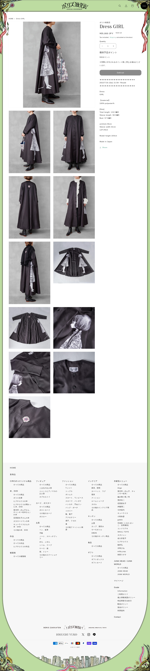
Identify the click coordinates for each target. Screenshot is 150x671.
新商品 (13, 474)
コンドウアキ (123, 528)
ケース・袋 (43, 548)
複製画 (13, 553)
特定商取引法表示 (125, 601)
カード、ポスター (43, 503)
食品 (90, 542)
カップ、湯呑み (98, 526)
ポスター (43, 517)
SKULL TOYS (123, 532)
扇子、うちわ (71, 521)
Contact (117, 617)
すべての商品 (18, 485)
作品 (12, 536)
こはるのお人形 (45, 488)
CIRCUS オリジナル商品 (20, 481)
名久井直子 (122, 538)
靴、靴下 (69, 514)
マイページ (119, 581)
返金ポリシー (123, 607)
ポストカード (44, 510)
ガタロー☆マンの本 (21, 521)
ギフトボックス (98, 559)
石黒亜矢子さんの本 (21, 518)
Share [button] (104, 147)
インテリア (93, 481)
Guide (116, 587)
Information (122, 591)
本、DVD (14, 491)
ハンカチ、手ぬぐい (73, 504)
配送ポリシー (123, 604)
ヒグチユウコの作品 (21, 546)
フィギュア (40, 481)
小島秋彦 (121, 516)
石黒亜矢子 (122, 503)
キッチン (92, 516)
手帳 (41, 533)
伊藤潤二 (121, 507)
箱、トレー (43, 552)
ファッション (67, 481)
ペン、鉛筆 (43, 530)
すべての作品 (18, 543)
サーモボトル (97, 530)
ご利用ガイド (123, 594)
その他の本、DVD (20, 530)
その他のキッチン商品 (100, 536)
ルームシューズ (98, 501)
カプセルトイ (44, 497)
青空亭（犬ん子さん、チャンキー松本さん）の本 (22, 512)
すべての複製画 (19, 556)
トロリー (69, 511)
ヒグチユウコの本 (20, 501)
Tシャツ (69, 488)
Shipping (113, 37)
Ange (120, 488)
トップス (69, 491)
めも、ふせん (44, 542)
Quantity (103, 41)
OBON (94, 533)
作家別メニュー (120, 481)
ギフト (91, 552)
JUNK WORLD (124, 574)
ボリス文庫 (17, 498)
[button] (119, 5)
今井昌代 (121, 510)
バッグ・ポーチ (72, 508)
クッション (96, 498)
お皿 (93, 523)
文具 (38, 523)
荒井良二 (121, 500)
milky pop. (122, 551)
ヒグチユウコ (123, 542)
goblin (120, 520)
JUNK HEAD (123, 571)
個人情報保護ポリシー (126, 597)
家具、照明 (96, 488)
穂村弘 (120, 545)
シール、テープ (45, 545)
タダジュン (122, 535)
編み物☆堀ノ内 (124, 497)
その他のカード (45, 513)
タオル (94, 504)
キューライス (123, 513)
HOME (13, 468)
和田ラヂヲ (122, 555)
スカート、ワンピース (74, 498)
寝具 (93, 494)
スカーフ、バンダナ (73, 501)
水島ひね (121, 548)
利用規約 (121, 610)
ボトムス (69, 494)
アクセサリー (71, 517)
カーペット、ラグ (99, 491)
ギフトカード (97, 563)
